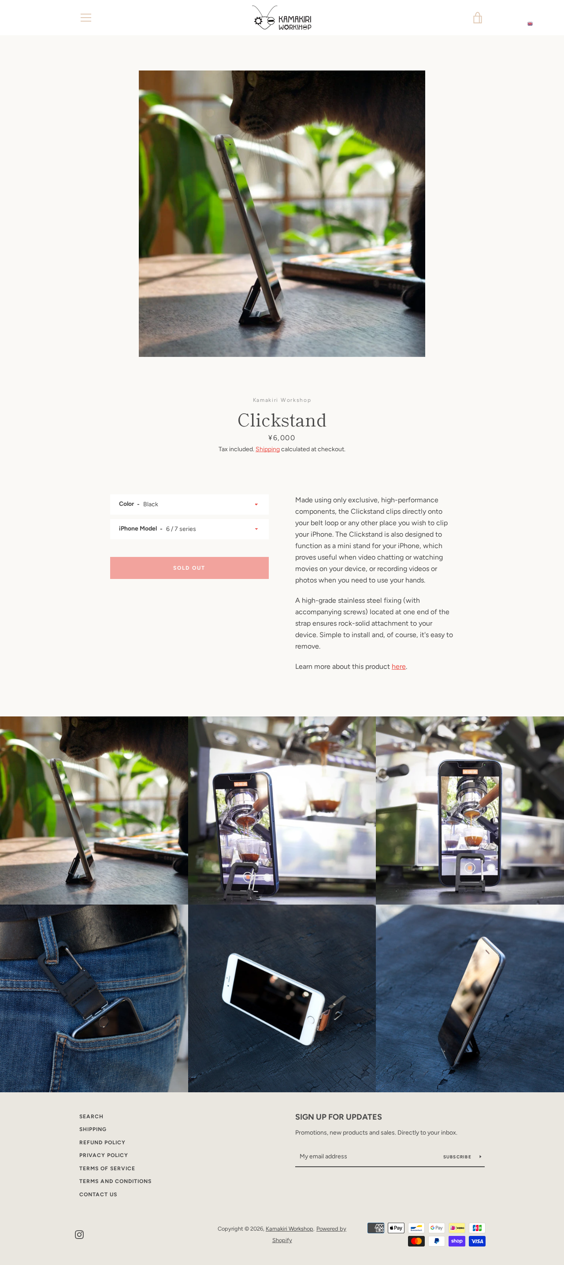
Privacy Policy (103, 1155)
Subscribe (458, 1157)
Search (91, 1116)
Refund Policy (102, 1142)
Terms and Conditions (115, 1181)
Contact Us (98, 1194)
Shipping (268, 449)
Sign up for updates (338, 1117)
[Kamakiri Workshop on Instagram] (79, 1234)
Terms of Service (107, 1168)
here (399, 666)
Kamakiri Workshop (289, 1228)
